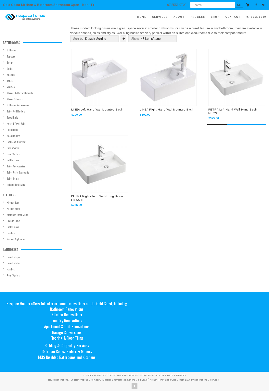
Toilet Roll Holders (16, 111)
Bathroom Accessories (18, 105)
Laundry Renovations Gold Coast (202, 380)
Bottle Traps (13, 160)
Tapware (11, 56)
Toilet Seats (13, 178)
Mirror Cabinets (15, 99)
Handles (11, 233)
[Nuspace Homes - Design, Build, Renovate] (25, 17)
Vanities (11, 87)
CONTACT (232, 17)
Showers (11, 75)
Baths (10, 69)
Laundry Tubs (13, 263)
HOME (141, 17)
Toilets (10, 81)
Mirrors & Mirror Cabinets (20, 93)
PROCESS (197, 17)
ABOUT (179, 17)
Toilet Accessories (16, 166)
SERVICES (160, 17)
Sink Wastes (13, 148)
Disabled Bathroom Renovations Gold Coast (124, 380)
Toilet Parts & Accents (18, 172)
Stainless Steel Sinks (17, 215)
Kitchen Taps (13, 202)
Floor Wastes (13, 154)
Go (239, 4)
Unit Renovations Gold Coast (85, 380)
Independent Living (16, 185)
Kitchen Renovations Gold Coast (166, 380)
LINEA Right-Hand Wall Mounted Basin (167, 109)
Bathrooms (12, 50)
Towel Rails (12, 117)
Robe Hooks (13, 130)
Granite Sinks (13, 221)
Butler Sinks (13, 227)
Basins (10, 62)
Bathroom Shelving (16, 142)
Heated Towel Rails (16, 123)
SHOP (215, 17)
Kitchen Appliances (16, 239)
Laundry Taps (13, 257)
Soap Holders (13, 136)
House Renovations (58, 380)
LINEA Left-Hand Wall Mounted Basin (97, 109)
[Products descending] (123, 38)
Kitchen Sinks (13, 209)
